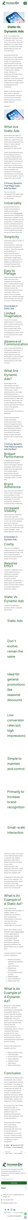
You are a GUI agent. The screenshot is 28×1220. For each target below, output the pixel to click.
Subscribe (14, 1183)
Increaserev (17, 1216)
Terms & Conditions (18, 1212)
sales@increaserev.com (10, 1203)
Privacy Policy (7, 1212)
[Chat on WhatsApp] (25, 1213)
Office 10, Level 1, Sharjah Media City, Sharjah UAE (13, 1195)
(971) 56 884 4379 (8, 1200)
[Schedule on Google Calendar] (25, 1217)
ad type (6, 1097)
